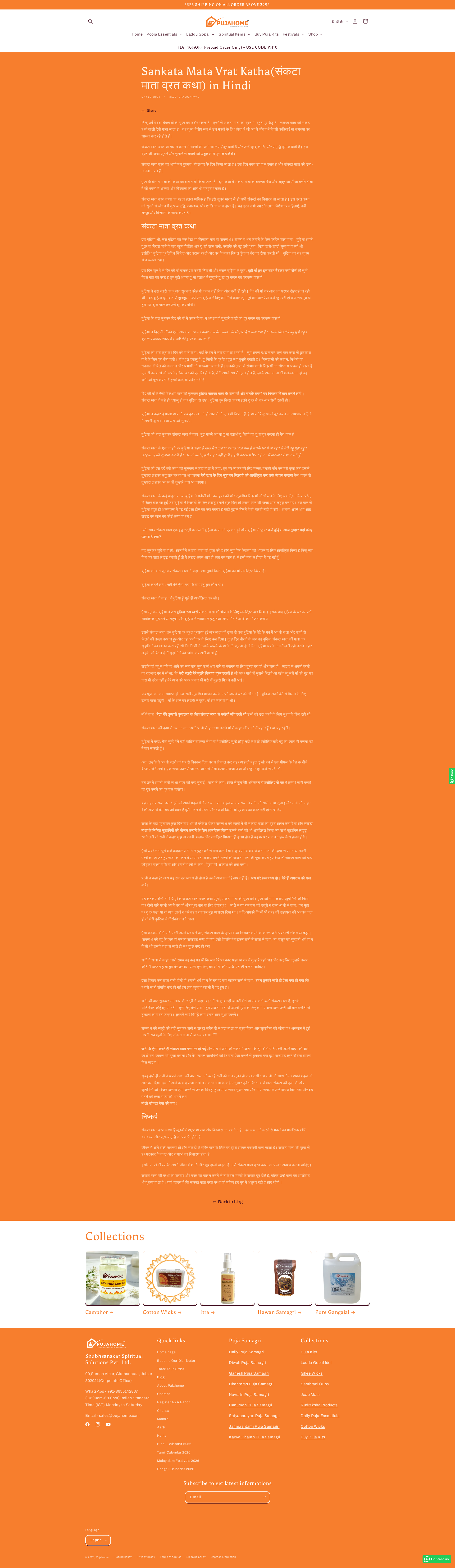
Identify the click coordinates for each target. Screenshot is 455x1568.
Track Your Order (170, 1369)
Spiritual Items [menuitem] (232, 34)
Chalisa (163, 1411)
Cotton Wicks (159, 1312)
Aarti (161, 1427)
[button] (90, 21)
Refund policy (123, 1556)
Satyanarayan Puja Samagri (254, 1416)
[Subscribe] (264, 1497)
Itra (204, 1312)
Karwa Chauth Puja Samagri (254, 1437)
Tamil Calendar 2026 (173, 1452)
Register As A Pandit (174, 1402)
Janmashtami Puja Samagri (254, 1426)
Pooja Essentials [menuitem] (161, 34)
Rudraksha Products (319, 1405)
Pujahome (102, 1557)
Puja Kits (309, 1352)
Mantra (163, 1419)
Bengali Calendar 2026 (175, 1469)
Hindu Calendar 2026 (174, 1444)
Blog (160, 1377)
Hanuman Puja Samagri (250, 1405)
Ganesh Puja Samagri (249, 1373)
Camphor (96, 1312)
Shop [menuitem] (313, 34)
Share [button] (152, 110)
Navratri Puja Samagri (249, 1395)
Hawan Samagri (277, 1312)
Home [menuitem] (137, 34)
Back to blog (230, 1201)
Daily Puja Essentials (320, 1416)
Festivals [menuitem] (291, 34)
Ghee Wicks (312, 1373)
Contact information (223, 1556)
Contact (163, 1394)
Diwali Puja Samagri (247, 1363)
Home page (166, 1352)
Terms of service (171, 1556)
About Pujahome (170, 1385)
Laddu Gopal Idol (316, 1363)
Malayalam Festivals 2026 (178, 1461)
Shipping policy (196, 1556)
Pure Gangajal (332, 1312)
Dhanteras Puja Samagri (251, 1384)
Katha (162, 1435)
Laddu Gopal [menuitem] (198, 34)
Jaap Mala (310, 1395)
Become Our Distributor (176, 1360)
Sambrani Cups (315, 1384)
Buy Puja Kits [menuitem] (267, 34)
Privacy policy (146, 1556)
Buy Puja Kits (313, 1437)
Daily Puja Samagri (246, 1352)
